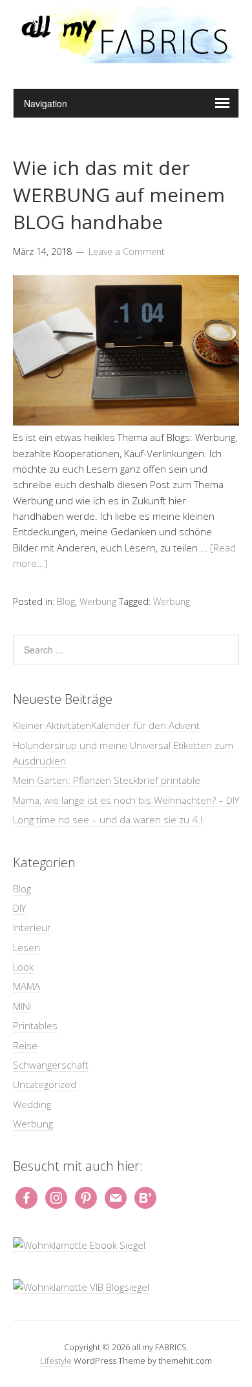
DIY (19, 907)
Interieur (32, 927)
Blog (66, 601)
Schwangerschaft (51, 1064)
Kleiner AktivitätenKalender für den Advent (106, 725)
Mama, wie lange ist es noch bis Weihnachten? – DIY (126, 800)
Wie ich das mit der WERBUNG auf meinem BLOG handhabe (119, 194)
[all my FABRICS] (126, 56)
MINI (22, 1006)
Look (23, 966)
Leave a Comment (127, 251)
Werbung (97, 601)
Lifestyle (56, 1360)
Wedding (32, 1104)
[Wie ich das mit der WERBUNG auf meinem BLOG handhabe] (126, 421)
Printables (35, 1025)
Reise (25, 1045)
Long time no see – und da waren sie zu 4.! (107, 819)
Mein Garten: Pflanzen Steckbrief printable (106, 780)
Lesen (26, 947)
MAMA (26, 986)
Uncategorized (44, 1084)
